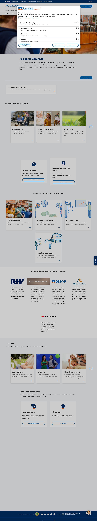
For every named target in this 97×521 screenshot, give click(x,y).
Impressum (35, 18)
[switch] (77, 28)
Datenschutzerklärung (24, 18)
